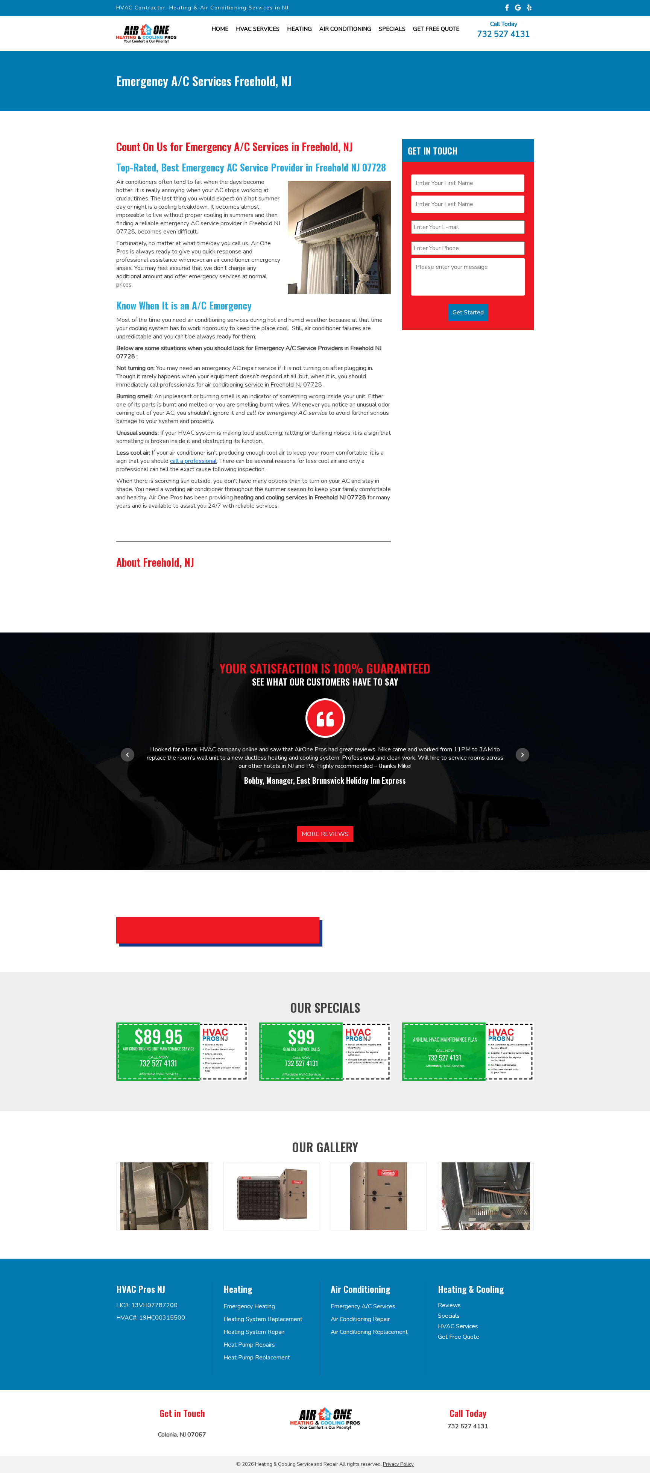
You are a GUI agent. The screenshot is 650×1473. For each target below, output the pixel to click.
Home (219, 29)
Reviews (449, 1305)
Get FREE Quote (436, 29)
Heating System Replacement (262, 1319)
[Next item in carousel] (522, 755)
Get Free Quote (458, 1337)
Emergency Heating (249, 1306)
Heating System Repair (253, 1332)
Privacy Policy (398, 1464)
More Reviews (325, 834)
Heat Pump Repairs (249, 1345)
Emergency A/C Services (363, 1306)
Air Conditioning (345, 29)
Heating (299, 29)
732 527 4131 (503, 33)
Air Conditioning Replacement (369, 1332)
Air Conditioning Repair (360, 1319)
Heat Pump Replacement (256, 1357)
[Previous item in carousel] (127, 755)
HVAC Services (257, 29)
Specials (392, 29)
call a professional (193, 461)
